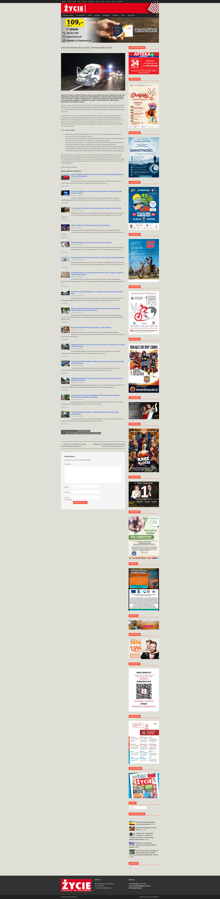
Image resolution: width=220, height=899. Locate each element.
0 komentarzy (64, 186)
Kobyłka (74, 1)
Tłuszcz (108, 1)
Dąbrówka (91, 1)
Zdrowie (115, 15)
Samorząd (106, 15)
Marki (79, 1)
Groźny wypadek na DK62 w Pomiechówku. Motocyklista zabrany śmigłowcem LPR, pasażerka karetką (97, 175)
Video (123, 15)
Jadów (97, 1)
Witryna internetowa (68, 499)
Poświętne (120, 1)
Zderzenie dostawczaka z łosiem (81, 433)
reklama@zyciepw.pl (135, 888)
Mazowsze (131, 15)
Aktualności (80, 15)
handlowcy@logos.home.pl (142, 886)
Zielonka (114, 1)
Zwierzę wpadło (96, 433)
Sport (90, 15)
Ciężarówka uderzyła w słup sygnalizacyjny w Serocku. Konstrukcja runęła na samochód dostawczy (97, 379)
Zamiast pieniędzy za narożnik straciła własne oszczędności (91, 242)
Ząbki (69, 1)
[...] (106, 183)
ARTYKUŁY (131, 818)
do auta (68, 433)
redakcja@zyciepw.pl (105, 888)
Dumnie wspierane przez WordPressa (149, 897)
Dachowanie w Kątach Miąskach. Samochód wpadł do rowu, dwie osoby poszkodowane (95, 413)
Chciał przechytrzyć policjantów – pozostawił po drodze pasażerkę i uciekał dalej (96, 292)
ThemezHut (74, 897)
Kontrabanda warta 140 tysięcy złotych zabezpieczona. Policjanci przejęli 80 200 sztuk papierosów (97, 273)
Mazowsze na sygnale (87, 50)
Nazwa (66, 487)
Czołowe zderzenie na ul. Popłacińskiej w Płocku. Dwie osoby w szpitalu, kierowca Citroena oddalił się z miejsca (95, 396)
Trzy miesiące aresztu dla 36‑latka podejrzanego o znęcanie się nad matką (96, 208)
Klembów (102, 1)
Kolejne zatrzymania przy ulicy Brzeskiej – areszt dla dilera (91, 327)
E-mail (66, 492)
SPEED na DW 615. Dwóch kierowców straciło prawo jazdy (90, 225)
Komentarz (67, 464)
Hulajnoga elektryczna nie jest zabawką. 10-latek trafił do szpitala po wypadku (97, 258)
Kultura (97, 15)
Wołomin (64, 1)
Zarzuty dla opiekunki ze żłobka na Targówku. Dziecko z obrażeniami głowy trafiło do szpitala (96, 192)
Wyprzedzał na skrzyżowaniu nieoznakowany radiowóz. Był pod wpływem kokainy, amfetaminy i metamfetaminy (95, 309)
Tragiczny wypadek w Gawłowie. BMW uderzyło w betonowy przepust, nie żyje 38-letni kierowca (97, 362)
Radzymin (84, 1)
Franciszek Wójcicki (76, 50)
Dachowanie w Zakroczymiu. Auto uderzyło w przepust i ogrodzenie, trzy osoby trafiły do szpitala (98, 345)
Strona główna (68, 15)
